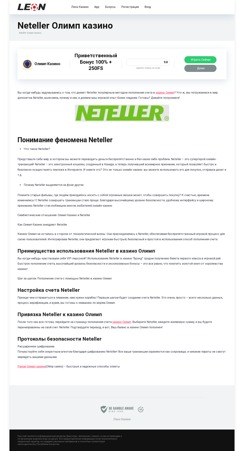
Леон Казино (80, 7)
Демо (201, 68)
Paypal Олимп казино (32, 366)
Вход (148, 7)
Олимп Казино (47, 64)
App (96, 7)
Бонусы (110, 7)
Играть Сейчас (201, 59)
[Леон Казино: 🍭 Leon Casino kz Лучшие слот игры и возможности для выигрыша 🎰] (32, 6)
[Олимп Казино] (27, 67)
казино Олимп (165, 92)
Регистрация (130, 7)
